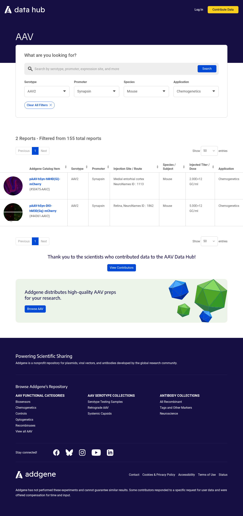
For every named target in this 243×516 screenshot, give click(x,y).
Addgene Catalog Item (44, 169)
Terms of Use (207, 474)
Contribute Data (223, 9)
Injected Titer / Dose (199, 167)
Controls (21, 413)
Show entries (210, 151)
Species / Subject (169, 167)
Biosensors (23, 402)
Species (129, 82)
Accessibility (186, 474)
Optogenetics (24, 419)
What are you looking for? (50, 55)
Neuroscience (169, 413)
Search (207, 68)
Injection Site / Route (128, 169)
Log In (199, 9)
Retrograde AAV (98, 407)
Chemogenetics (26, 407)
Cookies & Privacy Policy (158, 474)
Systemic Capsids (100, 413)
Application (181, 82)
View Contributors (121, 267)
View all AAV (24, 431)
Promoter (80, 82)
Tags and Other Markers (176, 407)
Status (223, 474)
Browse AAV (35, 309)
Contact (134, 474)
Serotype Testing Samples (105, 402)
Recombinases (25, 425)
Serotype (30, 82)
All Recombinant (171, 402)
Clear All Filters (37, 105)
